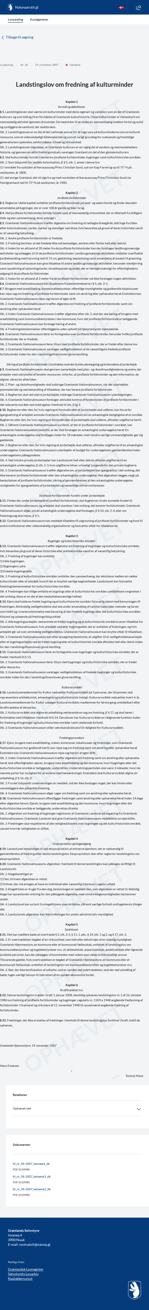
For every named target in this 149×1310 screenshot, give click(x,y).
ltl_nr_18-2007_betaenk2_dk (32, 1189)
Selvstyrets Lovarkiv (23, 1274)
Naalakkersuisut (20, 1278)
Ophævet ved (22, 1108)
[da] (121, 7)
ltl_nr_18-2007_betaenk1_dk (32, 1176)
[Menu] (138, 8)
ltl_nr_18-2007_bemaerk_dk (31, 1163)
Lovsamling (15, 19)
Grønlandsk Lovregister (25, 1269)
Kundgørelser (39, 19)
